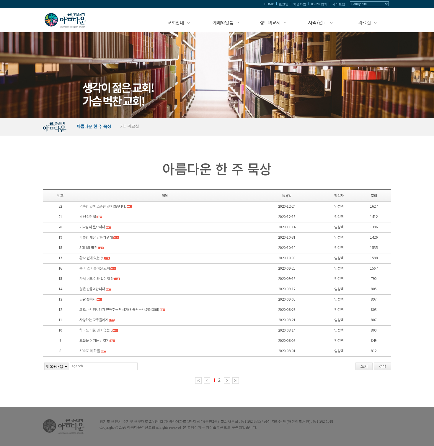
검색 (382, 366)
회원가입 (299, 4)
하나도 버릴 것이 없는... (95, 329)
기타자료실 (129, 126)
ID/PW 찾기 (319, 4)
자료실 (364, 23)
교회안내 (175, 23)
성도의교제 (270, 23)
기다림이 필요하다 (92, 226)
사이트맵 (338, 4)
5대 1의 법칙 (88, 247)
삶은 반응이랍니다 (92, 288)
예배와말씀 (223, 23)
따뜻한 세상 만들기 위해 (96, 237)
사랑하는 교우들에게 (93, 319)
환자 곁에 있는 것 (91, 257)
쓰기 (364, 366)
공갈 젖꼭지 (87, 298)
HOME (269, 4)
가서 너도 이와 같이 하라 (96, 278)
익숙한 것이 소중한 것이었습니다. (102, 206)
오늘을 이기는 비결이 (94, 340)
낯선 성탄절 (87, 216)
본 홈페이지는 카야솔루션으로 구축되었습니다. (220, 427)
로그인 (283, 4)
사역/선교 (317, 23)
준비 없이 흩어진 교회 (94, 267)
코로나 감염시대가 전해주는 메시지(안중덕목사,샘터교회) (119, 309)
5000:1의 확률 (89, 350)
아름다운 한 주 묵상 (94, 126)
